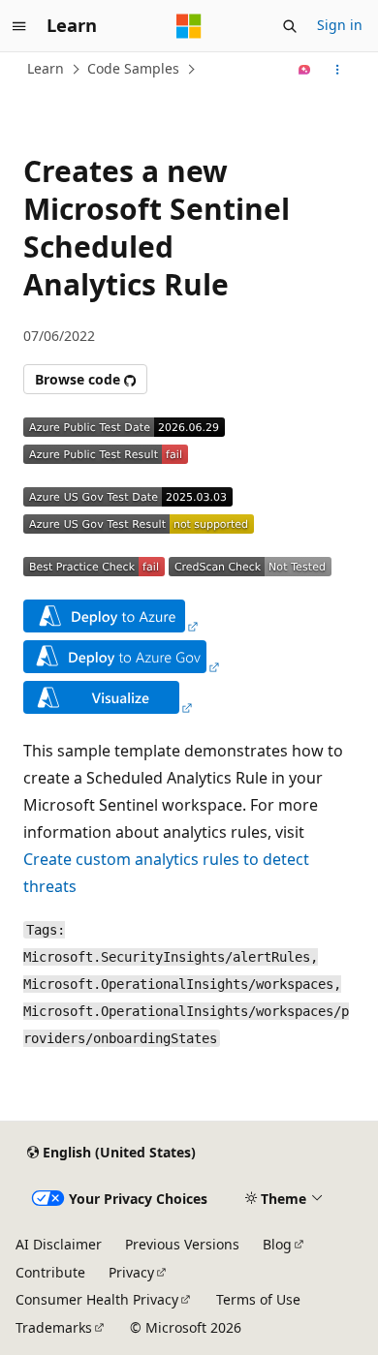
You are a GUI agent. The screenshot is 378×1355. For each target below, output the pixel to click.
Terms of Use (258, 1299)
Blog (277, 1244)
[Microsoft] (189, 26)
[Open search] (289, 26)
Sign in (339, 24)
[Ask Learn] (305, 69)
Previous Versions (182, 1244)
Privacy (131, 1272)
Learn (45, 68)
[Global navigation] (19, 26)
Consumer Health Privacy (97, 1299)
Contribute (50, 1272)
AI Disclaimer (59, 1244)
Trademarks (54, 1327)
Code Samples (133, 68)
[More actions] (338, 69)
